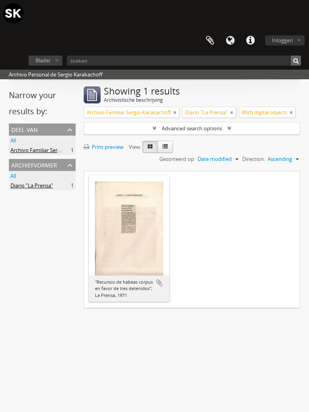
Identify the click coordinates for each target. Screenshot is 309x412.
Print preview (107, 146)
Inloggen (282, 40)
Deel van (24, 129)
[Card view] (150, 147)
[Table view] (165, 147)
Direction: (253, 159)
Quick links (250, 41)
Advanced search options (192, 128)
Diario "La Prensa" (31, 185)
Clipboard (210, 41)
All (13, 140)
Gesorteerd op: (177, 159)
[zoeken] (296, 61)
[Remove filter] (175, 112)
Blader (43, 60)
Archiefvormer (34, 164)
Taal (230, 41)
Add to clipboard (159, 283)
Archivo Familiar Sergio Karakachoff (52, 150)
